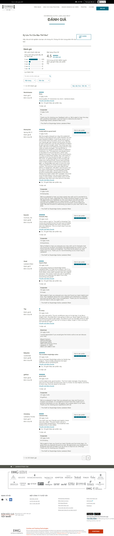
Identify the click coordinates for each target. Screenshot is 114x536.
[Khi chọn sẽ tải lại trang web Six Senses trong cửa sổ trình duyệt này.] (13, 477)
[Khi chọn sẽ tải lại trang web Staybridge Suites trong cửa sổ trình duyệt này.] (80, 484)
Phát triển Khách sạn (63, 505)
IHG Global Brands (62, 503)
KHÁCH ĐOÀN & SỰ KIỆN (70, 7)
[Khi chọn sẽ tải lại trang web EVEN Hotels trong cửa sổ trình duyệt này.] (32, 484)
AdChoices (89, 501)
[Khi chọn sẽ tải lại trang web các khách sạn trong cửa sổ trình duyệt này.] (21, 477)
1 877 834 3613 (19, 515)
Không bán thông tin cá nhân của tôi (67, 510)
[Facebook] (3, 499)
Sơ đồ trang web (91, 503)
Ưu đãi (91, 7)
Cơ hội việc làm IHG (35, 501)
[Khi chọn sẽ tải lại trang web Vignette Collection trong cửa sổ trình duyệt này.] (48, 477)
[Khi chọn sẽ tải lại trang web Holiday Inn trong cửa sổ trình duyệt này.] (48, 484)
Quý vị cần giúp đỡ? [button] (17, 2)
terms (80, 531)
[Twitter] (6, 499)
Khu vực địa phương (51, 7)
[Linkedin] (10, 499)
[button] (101, 2)
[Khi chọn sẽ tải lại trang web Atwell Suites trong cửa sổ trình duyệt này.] (71, 484)
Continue (95, 531)
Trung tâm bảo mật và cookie (65, 507)
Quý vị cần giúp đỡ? (35, 503)
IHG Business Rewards (63, 498)
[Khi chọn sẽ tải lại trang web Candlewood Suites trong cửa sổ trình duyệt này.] (100, 484)
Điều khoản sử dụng (63, 501)
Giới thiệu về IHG (34, 499)
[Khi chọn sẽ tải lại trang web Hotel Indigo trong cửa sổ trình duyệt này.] (68, 477)
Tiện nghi (37, 7)
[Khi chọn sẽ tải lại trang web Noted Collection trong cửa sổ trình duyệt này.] (77, 477)
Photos (84, 7)
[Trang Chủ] (11, 466)
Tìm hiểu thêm (92, 518)
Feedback (89, 505)
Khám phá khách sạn (92, 498)
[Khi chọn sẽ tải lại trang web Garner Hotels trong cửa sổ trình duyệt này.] (57, 484)
